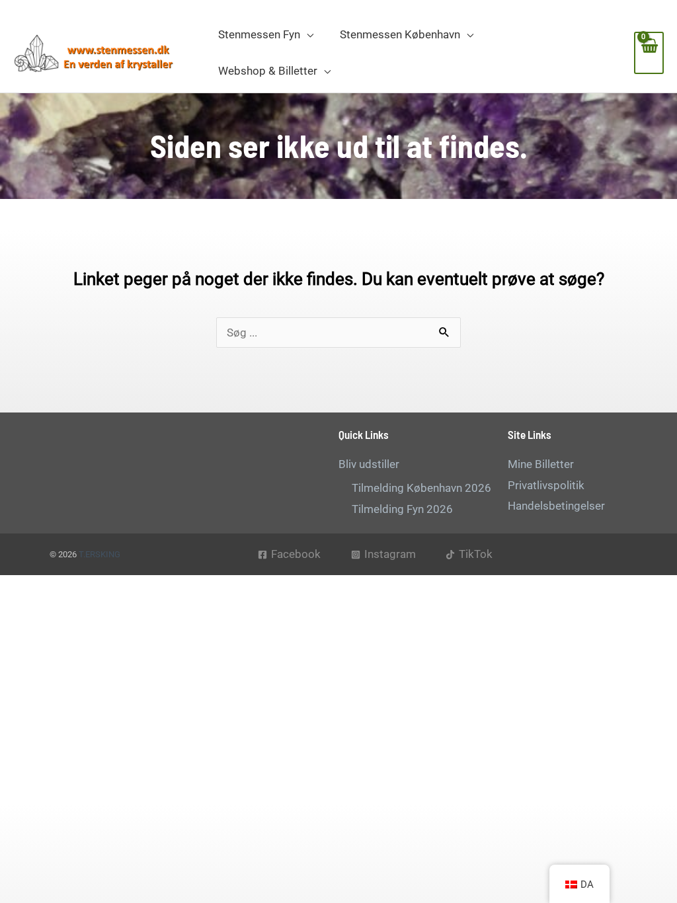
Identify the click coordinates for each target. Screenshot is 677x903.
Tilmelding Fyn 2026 (402, 509)
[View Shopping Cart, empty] (649, 53)
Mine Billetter (541, 464)
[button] (306, 34)
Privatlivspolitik (546, 485)
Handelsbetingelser (556, 505)
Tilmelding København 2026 (421, 487)
